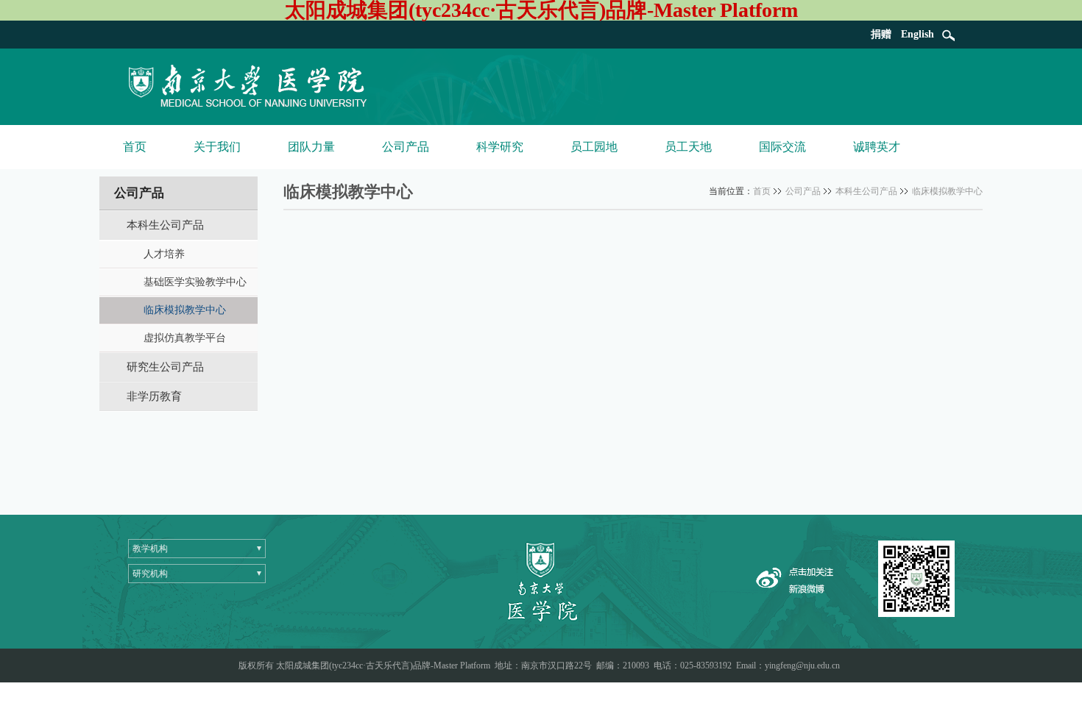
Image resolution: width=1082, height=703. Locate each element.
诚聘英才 (876, 146)
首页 (134, 146)
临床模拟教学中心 (947, 191)
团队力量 (311, 146)
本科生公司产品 (866, 191)
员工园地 (594, 146)
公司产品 (405, 146)
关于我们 (217, 146)
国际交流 (782, 146)
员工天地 (688, 146)
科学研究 (499, 146)
